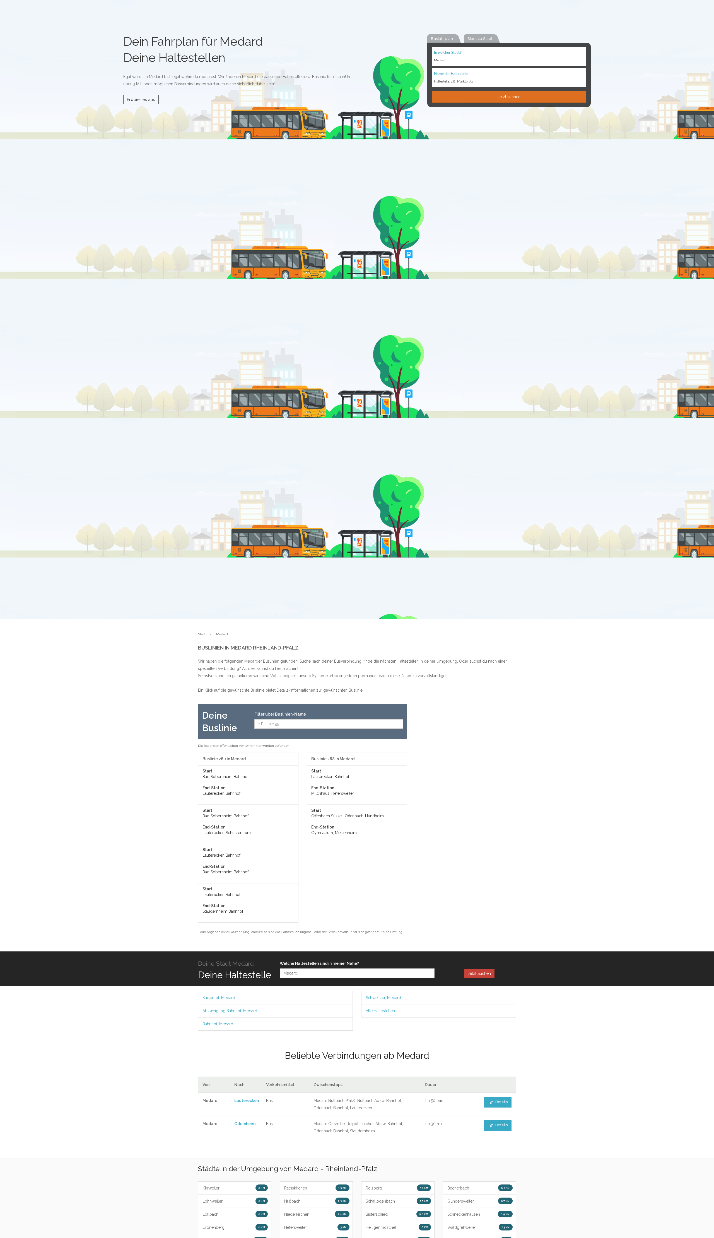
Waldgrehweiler (478, 1227)
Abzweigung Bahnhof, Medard (229, 1011)
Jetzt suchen (509, 97)
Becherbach (478, 1188)
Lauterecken (246, 1100)
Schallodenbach (397, 1201)
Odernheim (244, 1123)
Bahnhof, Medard (217, 1024)
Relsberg (397, 1188)
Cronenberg (233, 1227)
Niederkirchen (315, 1214)
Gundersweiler (478, 1201)
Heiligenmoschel (397, 1227)
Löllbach (233, 1214)
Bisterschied (397, 1214)
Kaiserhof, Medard (218, 997)
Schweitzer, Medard (383, 997)
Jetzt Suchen (479, 973)
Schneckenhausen (478, 1214)
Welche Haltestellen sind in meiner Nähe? (319, 963)
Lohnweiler (233, 1201)
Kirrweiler (233, 1188)
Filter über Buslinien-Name (280, 714)
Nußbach (315, 1201)
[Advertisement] (466, 787)
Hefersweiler (315, 1227)
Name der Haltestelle (451, 74)
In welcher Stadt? (448, 53)
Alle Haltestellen (380, 1011)
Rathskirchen (315, 1188)
